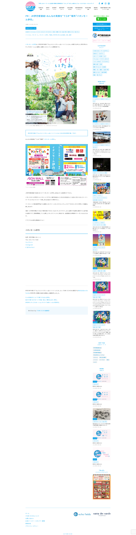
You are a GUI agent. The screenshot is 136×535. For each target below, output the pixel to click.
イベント (95, 360)
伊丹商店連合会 (97, 347)
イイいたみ (28, 35)
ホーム (27, 513)
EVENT (95, 96)
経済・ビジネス (71, 31)
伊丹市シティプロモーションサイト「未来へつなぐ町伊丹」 (43, 302)
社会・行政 (64, 31)
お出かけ (28, 31)
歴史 (101, 69)
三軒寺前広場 (97, 350)
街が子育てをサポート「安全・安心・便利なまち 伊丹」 (41, 300)
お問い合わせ (30, 518)
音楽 (94, 75)
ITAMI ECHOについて (32, 516)
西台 (108, 360)
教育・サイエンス (97, 67)
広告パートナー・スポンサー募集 (101, 40)
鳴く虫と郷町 (103, 357)
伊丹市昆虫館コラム (102, 24)
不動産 (50, 35)
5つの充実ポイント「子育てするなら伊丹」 (38, 297)
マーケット (102, 360)
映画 (57, 31)
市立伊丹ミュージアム (99, 355)
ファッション (33, 31)
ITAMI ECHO (96, 51)
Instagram (29, 245)
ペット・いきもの (96, 61)
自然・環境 (104, 72)
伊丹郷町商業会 (97, 352)
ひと (105, 56)
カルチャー (101, 53)
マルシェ (96, 357)
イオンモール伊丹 (43, 35)
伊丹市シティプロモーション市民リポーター (102, 28)
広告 (54, 31)
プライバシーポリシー (32, 526)
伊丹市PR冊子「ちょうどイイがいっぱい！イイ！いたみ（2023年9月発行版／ (50, 133)
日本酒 (104, 67)
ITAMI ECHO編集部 (43, 310)
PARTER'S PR (31, 28)
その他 (100, 56)
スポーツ (95, 56)
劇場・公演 (95, 64)
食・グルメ (77, 31)
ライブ (95, 362)
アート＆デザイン (104, 51)
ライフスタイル (48, 31)
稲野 (70, 35)
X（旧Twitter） (30, 247)
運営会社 (28, 523)
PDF (74, 133)
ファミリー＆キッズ (40, 31)
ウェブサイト (29, 242)
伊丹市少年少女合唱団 (59, 35)
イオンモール (35, 35)
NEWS (94, 381)
